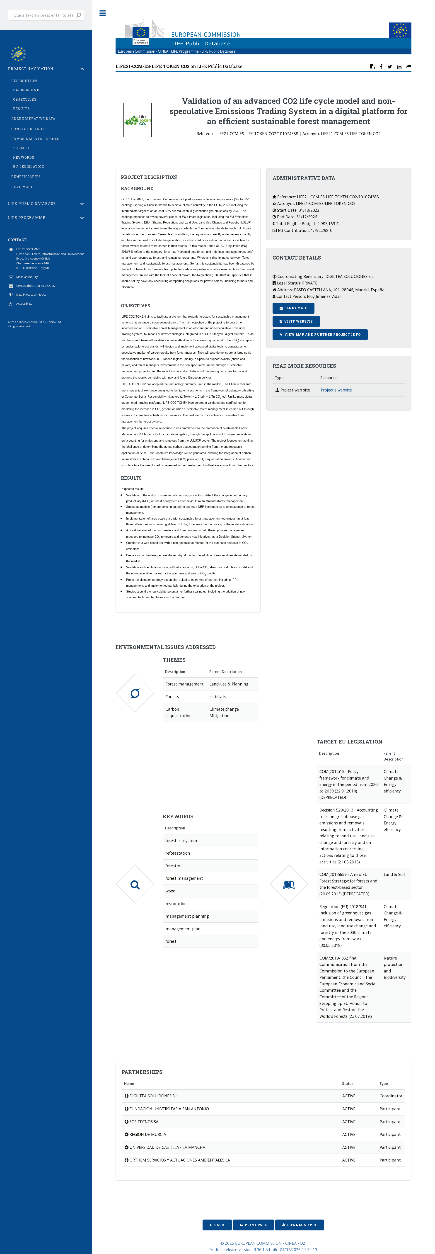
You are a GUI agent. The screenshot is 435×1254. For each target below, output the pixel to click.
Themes (21, 148)
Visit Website (298, 321)
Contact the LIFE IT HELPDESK (35, 286)
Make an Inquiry (27, 277)
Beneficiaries (26, 177)
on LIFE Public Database (179, 66)
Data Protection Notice (31, 294)
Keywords (23, 157)
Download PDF (302, 1225)
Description (24, 81)
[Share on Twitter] (389, 67)
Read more (22, 187)
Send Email (296, 308)
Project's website (336, 390)
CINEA (163, 51)
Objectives (24, 99)
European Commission (136, 51)
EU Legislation (29, 166)
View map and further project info (322, 334)
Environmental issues (35, 139)
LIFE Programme (185, 51)
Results (21, 109)
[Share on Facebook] (381, 67)
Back (219, 1225)
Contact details (28, 129)
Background (26, 90)
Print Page (256, 1225)
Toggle (102, 13)
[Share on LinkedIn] (399, 67)
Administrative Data (33, 119)
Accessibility (24, 304)
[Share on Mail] (408, 67)
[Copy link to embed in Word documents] (372, 67)
